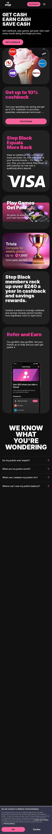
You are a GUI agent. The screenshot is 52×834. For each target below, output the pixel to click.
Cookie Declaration (41, 820)
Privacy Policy (9, 824)
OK (13, 829)
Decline (36, 829)
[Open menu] (44, 4)
